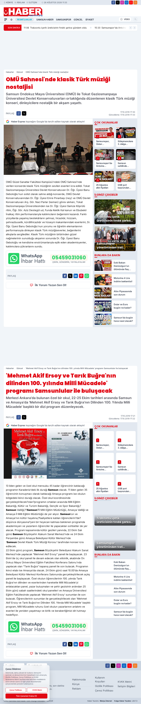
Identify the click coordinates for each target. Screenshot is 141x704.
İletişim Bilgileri (126, 686)
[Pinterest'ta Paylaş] (81, 276)
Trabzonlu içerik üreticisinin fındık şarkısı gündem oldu (55, 27)
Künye (9, 2)
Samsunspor (63, 19)
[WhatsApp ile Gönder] (87, 276)
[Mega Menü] (6, 19)
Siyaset (89, 19)
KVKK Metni (125, 681)
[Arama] (135, 19)
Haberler (10, 72)
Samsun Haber (44, 19)
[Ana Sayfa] (11, 20)
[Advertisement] (70, 50)
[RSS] (135, 2)
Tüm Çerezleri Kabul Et (26, 696)
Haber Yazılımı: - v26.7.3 (112, 701)
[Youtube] (131, 2)
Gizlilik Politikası (104, 686)
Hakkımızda (79, 679)
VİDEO (127, 19)
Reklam (21, 2)
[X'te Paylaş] (24, 113)
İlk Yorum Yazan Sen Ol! (51, 285)
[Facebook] (113, 2)
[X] (118, 2)
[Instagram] (122, 2)
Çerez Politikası (104, 690)
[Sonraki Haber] (134, 27)
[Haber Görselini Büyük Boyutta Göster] (48, 150)
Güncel (78, 19)
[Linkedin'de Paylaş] (76, 276)
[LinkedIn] (126, 2)
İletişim (33, 2)
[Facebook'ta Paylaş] (18, 113)
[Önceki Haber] (130, 27)
